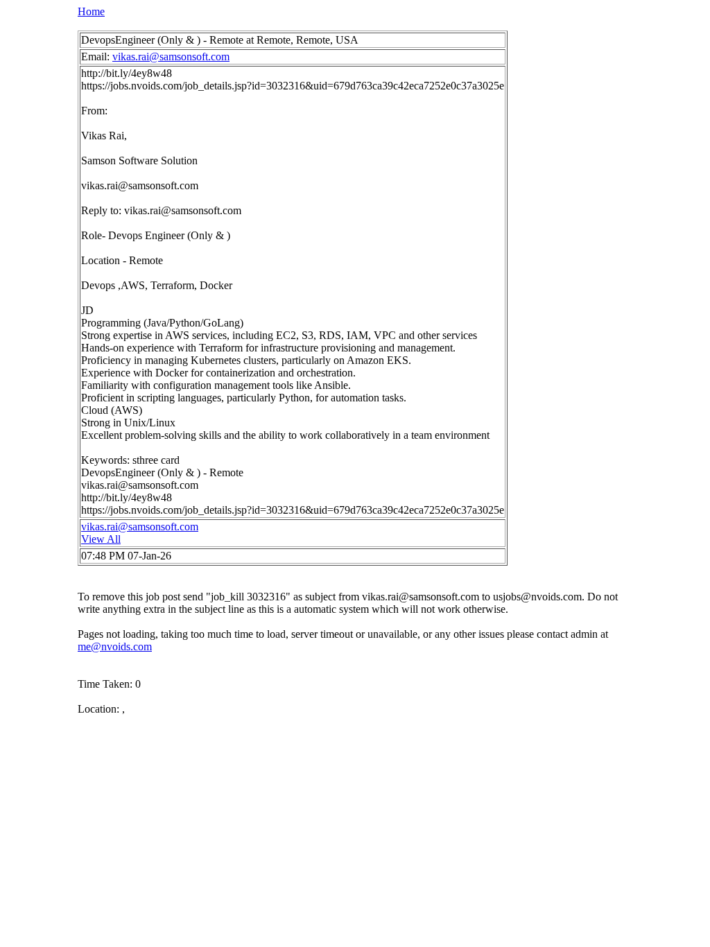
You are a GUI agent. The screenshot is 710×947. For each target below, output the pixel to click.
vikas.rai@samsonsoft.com (171, 56)
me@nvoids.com (115, 646)
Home (91, 11)
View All (101, 539)
